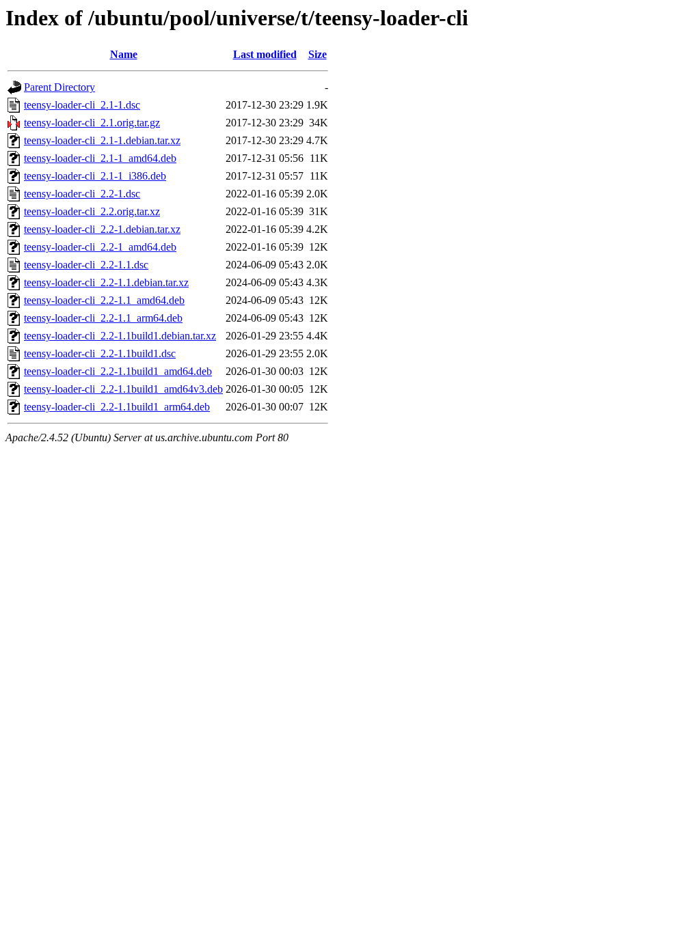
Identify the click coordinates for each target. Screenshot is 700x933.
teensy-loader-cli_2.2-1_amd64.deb (100, 247)
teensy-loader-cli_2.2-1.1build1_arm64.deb (117, 407)
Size (317, 54)
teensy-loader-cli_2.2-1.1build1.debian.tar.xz (120, 336)
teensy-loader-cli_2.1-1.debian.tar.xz (102, 140)
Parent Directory (59, 87)
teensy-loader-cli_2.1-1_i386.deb (95, 176)
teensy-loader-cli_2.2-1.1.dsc (86, 264)
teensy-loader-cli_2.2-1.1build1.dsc (100, 353)
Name (123, 54)
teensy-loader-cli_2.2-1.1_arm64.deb (103, 318)
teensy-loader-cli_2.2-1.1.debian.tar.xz (106, 282)
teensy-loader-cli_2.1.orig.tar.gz (92, 122)
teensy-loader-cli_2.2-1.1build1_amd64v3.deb (123, 389)
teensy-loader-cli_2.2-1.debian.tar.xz (102, 229)
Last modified (265, 54)
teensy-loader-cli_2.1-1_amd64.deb (100, 158)
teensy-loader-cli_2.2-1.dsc (82, 193)
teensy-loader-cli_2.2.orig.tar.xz (92, 211)
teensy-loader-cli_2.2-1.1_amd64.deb (104, 300)
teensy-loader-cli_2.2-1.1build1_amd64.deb (118, 371)
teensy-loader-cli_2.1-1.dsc (82, 105)
